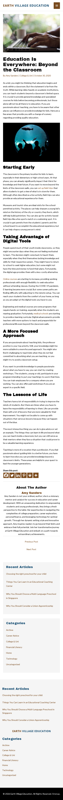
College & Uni (26, 75)
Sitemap (56, 793)
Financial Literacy (14, 647)
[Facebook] (6, 475)
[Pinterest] (24, 475)
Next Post (31, 549)
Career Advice (12, 635)
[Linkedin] (18, 475)
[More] (36, 475)
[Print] (30, 475)
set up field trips (45, 188)
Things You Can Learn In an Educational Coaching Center (29, 702)
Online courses (10, 279)
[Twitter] (12, 475)
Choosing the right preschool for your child (26, 574)
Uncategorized (13, 664)
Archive (9, 630)
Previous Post (31, 541)
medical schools (41, 313)
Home (9, 653)
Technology (11, 658)
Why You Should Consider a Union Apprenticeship (29, 606)
